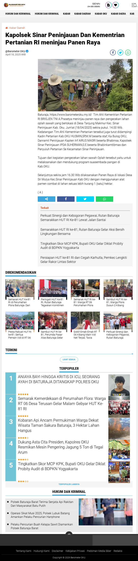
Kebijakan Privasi (75, 550)
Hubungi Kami (41, 550)
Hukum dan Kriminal (47, 13)
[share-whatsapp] (128, 52)
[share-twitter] (120, 52)
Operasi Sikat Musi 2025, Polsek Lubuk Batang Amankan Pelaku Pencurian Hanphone (40, 515)
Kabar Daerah (17, 27)
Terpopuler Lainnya (69, 484)
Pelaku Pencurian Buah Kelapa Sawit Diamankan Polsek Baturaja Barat (42, 526)
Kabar (66, 13)
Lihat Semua (69, 359)
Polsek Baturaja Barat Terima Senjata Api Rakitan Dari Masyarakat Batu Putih (42, 503)
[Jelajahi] (134, 5)
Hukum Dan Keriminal (18, 13)
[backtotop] (69, 535)
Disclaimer (57, 550)
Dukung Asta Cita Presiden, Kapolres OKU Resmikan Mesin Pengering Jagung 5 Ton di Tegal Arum (60, 447)
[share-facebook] (113, 52)
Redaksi (118, 550)
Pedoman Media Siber (99, 550)
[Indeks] (108, 5)
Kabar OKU (101, 13)
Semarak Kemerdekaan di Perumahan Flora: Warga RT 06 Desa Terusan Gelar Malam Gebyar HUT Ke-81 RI (62, 403)
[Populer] (115, 5)
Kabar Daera (118, 13)
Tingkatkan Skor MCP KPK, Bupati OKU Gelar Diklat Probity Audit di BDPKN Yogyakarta (61, 466)
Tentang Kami (23, 550)
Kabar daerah (82, 13)
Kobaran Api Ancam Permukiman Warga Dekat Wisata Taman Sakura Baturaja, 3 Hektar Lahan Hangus (58, 425)
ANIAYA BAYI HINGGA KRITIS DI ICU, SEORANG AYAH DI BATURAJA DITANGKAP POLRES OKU (59, 379)
